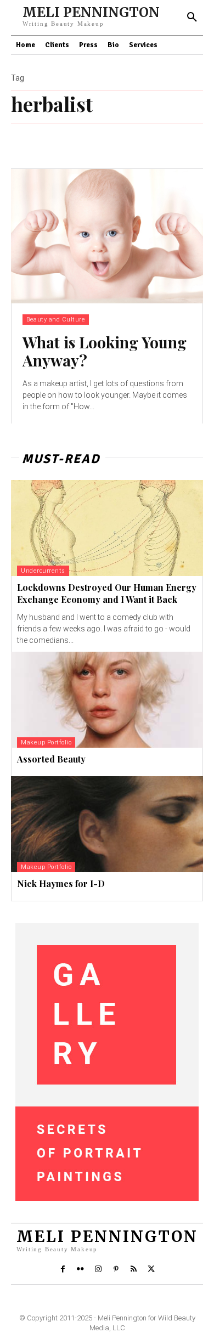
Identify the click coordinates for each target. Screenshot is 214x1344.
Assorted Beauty (51, 759)
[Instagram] (98, 1269)
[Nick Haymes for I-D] (107, 824)
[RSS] (133, 1269)
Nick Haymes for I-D (61, 883)
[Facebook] (63, 1269)
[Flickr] (80, 1269)
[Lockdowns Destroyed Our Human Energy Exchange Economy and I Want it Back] (107, 528)
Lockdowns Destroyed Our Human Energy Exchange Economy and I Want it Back (106, 593)
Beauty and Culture (55, 319)
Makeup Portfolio (46, 742)
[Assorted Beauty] (107, 700)
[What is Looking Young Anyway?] (107, 236)
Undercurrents (43, 570)
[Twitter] (151, 1269)
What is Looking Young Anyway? (104, 351)
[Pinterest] (116, 1269)
